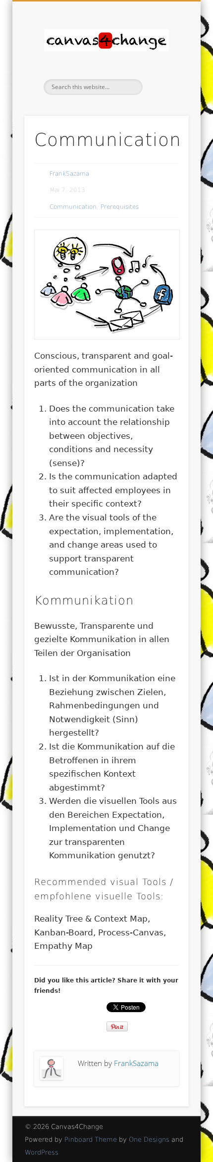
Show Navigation (164, 88)
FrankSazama (69, 173)
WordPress (41, 1152)
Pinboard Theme (90, 1139)
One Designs (149, 1139)
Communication (73, 206)
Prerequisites (120, 206)
